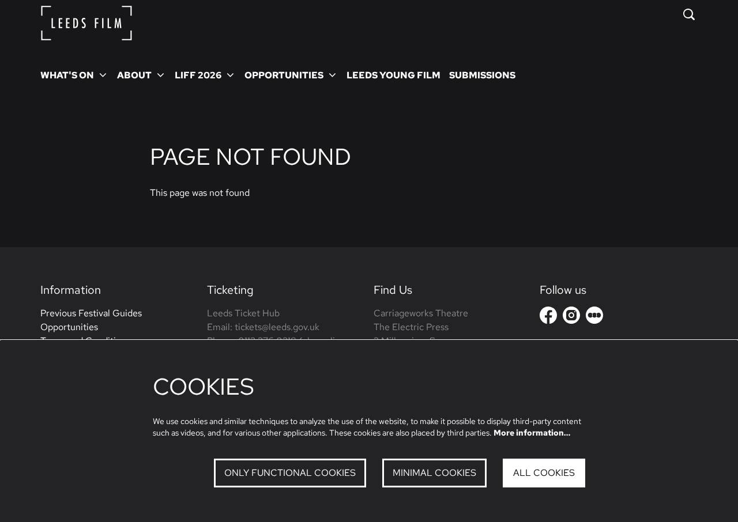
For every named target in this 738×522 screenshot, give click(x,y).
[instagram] (571, 315)
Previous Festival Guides (91, 313)
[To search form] (689, 14)
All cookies (544, 473)
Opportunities (69, 327)
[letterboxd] (594, 315)
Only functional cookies (290, 473)
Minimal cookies (434, 473)
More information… (532, 433)
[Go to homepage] (86, 23)
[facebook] (548, 315)
